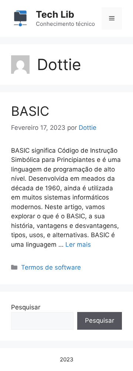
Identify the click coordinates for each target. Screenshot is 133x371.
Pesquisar (25, 307)
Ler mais (78, 244)
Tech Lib (55, 14)
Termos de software (51, 267)
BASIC (30, 111)
